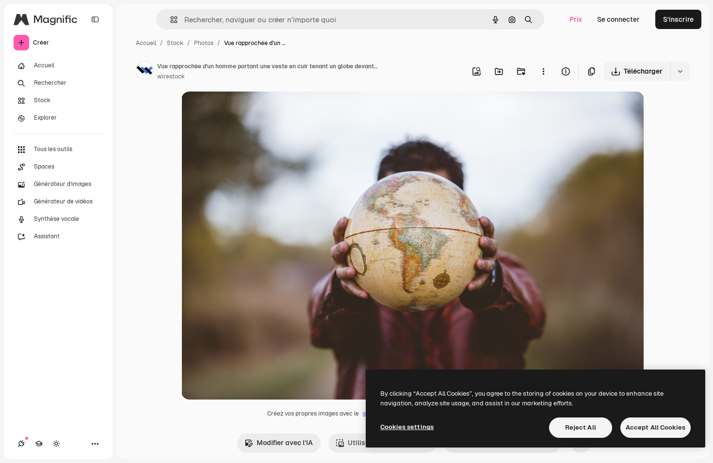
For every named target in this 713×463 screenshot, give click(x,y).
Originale (245, 110)
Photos (203, 43)
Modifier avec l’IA (285, 442)
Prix (576, 19)
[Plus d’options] (543, 71)
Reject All (580, 427)
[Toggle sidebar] (95, 19)
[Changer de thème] (56, 443)
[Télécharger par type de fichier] (680, 71)
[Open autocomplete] (170, 19)
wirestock (171, 76)
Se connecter (618, 19)
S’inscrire (678, 19)
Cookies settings (407, 427)
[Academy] (39, 443)
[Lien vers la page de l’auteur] (144, 72)
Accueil (146, 43)
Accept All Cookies (655, 427)
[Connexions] (21, 443)
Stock (175, 43)
